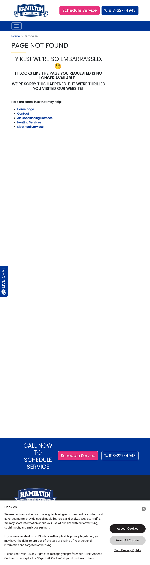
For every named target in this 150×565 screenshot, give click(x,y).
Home (15, 36)
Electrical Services (30, 127)
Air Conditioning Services (34, 118)
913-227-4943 (122, 10)
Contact (23, 113)
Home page (26, 109)
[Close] (144, 509)
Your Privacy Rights (127, 550)
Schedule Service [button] (79, 10)
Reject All (128, 540)
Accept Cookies (127, 528)
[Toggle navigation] (16, 26)
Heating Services (29, 122)
